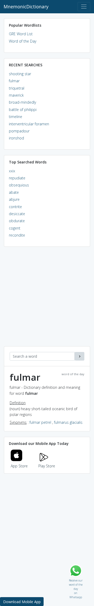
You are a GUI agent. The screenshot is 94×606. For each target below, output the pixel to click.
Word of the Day (22, 41)
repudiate (17, 177)
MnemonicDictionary (26, 6)
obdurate (17, 220)
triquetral (16, 88)
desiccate (17, 213)
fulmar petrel (40, 422)
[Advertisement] (47, 299)
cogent (14, 228)
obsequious (19, 185)
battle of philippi (23, 109)
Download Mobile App (22, 601)
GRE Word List (21, 33)
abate (14, 192)
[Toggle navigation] (84, 6)
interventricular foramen (29, 123)
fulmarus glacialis (68, 422)
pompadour (19, 130)
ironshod (16, 138)
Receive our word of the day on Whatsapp (76, 579)
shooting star (20, 73)
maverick (16, 95)
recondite (17, 235)
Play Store (46, 465)
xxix (12, 170)
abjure (14, 199)
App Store (19, 465)
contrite (15, 206)
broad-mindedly (22, 102)
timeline (15, 116)
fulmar (14, 80)
